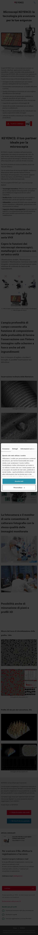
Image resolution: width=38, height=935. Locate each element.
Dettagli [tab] (15, 449)
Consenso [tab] (5, 449)
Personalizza (18, 487)
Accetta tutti (19, 481)
